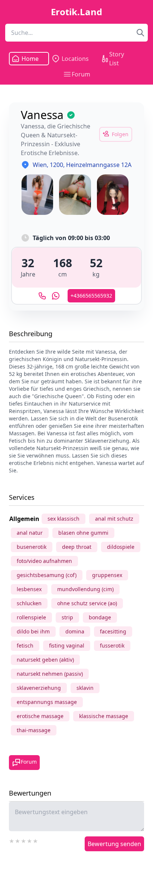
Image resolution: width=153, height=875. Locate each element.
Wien (40, 165)
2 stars (18, 840)
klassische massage (103, 716)
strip (67, 617)
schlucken (29, 603)
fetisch (25, 645)
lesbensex (29, 589)
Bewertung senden (114, 844)
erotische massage (40, 716)
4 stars (30, 840)
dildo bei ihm (33, 631)
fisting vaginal (66, 645)
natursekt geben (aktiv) (45, 659)
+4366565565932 (91, 295)
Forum (81, 74)
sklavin (85, 687)
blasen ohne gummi (83, 532)
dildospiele (120, 546)
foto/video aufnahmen (44, 560)
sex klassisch (63, 518)
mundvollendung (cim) (85, 589)
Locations (75, 59)
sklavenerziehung (39, 687)
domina (74, 631)
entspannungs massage (47, 701)
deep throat (76, 546)
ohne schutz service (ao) (87, 603)
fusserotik (112, 645)
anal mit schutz (114, 518)
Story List (116, 58)
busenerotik (31, 546)
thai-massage (34, 730)
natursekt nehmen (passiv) (50, 673)
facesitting (113, 631)
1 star (12, 840)
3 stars (24, 840)
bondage (100, 617)
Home (30, 59)
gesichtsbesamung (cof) (46, 575)
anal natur (30, 532)
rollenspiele (31, 617)
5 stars (36, 840)
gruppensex (107, 575)
